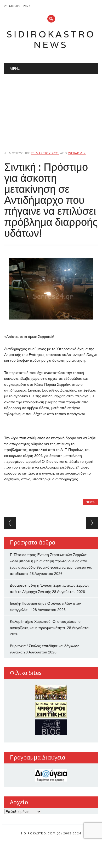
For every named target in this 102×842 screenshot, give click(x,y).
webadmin (77, 153)
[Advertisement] (51, 108)
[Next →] (92, 523)
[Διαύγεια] (51, 775)
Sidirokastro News (51, 39)
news (90, 502)
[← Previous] (10, 523)
